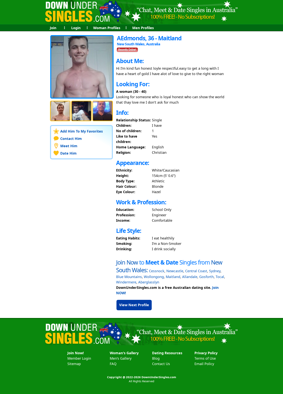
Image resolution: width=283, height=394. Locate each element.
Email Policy (204, 363)
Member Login (79, 358)
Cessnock (156, 271)
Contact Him (71, 138)
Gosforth (206, 276)
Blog (156, 358)
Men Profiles (143, 27)
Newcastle (174, 271)
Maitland (173, 276)
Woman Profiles (106, 27)
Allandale (189, 276)
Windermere (126, 282)
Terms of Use (205, 358)
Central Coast (196, 271)
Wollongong (154, 276)
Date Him (68, 153)
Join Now (127, 262)
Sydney (214, 271)
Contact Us (161, 363)
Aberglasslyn (148, 282)
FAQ (113, 363)
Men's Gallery (120, 358)
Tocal (220, 276)
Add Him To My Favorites (81, 131)
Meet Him (68, 146)
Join (53, 27)
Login (76, 27)
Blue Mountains (129, 276)
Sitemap (74, 363)
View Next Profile (134, 305)
